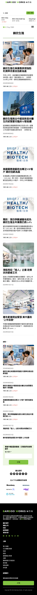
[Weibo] (23, 474)
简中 (12, 27)
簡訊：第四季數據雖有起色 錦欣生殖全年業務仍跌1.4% (17, 221)
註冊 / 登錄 (30, 13)
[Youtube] (26, 474)
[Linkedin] (17, 474)
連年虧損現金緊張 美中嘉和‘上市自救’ (17, 318)
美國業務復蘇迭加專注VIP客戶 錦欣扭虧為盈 (18, 170)
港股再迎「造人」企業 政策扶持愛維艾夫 (17, 271)
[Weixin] (20, 474)
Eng (8, 27)
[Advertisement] (18, 7)
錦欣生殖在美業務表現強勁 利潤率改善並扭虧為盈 (17, 69)
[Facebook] (11, 474)
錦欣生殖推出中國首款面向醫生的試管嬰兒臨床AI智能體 (18, 120)
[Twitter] (14, 474)
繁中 (4, 27)
